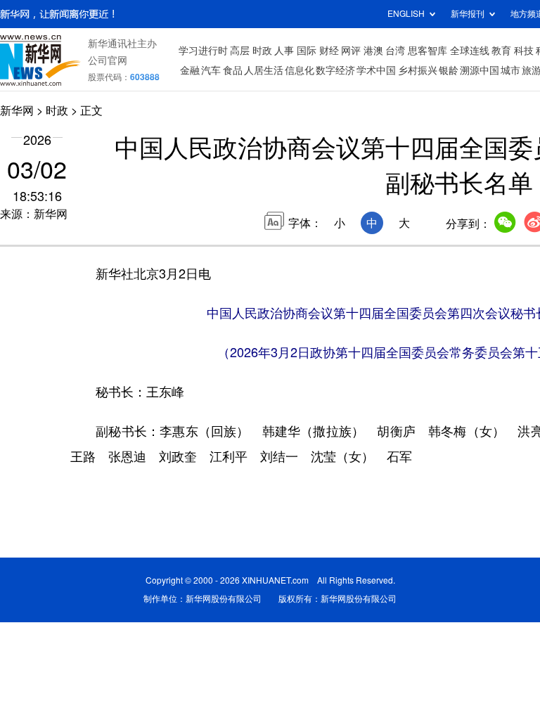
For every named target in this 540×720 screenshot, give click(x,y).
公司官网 (107, 60)
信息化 (299, 70)
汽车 (211, 70)
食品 (233, 70)
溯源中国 (479, 70)
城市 (510, 70)
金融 (190, 70)
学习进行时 (203, 51)
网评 (351, 51)
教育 (501, 51)
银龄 (448, 70)
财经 (329, 51)
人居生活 (263, 70)
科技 (524, 51)
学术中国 (376, 70)
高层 (240, 51)
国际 (306, 51)
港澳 (373, 51)
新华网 (17, 110)
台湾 (395, 51)
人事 (284, 51)
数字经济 (335, 70)
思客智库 (427, 51)
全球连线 (469, 51)
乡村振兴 (417, 70)
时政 (262, 51)
